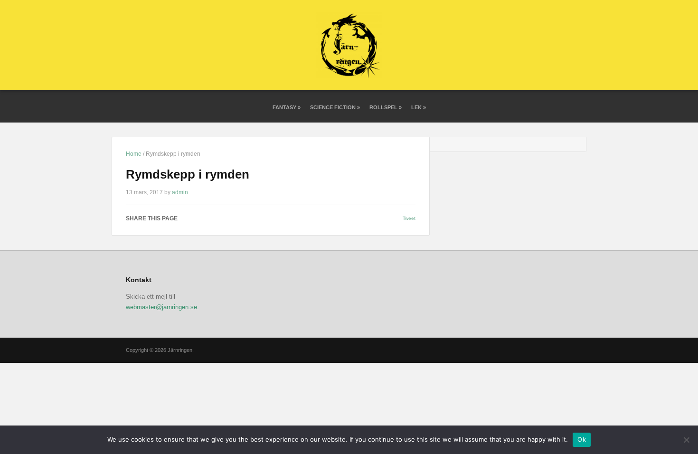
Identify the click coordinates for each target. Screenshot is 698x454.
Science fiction (335, 107)
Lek (418, 107)
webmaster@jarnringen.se (161, 307)
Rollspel (385, 107)
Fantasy (287, 107)
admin (180, 192)
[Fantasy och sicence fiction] (349, 44)
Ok (581, 439)
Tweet (409, 218)
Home (133, 154)
